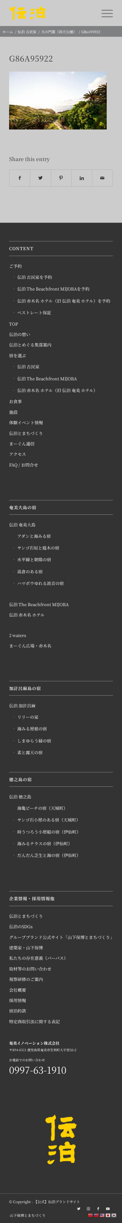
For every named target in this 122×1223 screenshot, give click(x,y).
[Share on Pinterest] (61, 178)
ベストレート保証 (34, 312)
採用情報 (17, 1000)
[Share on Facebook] (19, 178)
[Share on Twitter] (40, 178)
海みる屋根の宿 (32, 729)
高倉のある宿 (30, 571)
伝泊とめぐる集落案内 (30, 345)
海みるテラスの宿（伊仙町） (44, 843)
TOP (13, 324)
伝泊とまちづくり (26, 433)
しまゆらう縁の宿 (34, 741)
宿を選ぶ (17, 355)
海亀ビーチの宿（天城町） (42, 808)
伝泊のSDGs (21, 926)
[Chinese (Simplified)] (91, 1214)
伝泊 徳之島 (20, 797)
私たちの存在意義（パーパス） (38, 958)
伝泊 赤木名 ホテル (27, 615)
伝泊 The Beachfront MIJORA (47, 378)
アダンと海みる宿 (34, 536)
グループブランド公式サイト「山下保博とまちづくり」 (61, 937)
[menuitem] (26, 1215)
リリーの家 (27, 717)
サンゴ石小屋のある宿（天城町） (48, 820)
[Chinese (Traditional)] (97, 1214)
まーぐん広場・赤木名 (30, 646)
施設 (13, 412)
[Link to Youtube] (108, 1208)
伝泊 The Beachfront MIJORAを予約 (53, 289)
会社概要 (17, 990)
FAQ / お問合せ (23, 465)
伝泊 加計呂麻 (22, 705)
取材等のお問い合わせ (30, 969)
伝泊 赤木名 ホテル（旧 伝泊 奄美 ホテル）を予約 (63, 301)
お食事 (15, 401)
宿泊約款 (17, 1011)
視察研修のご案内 (26, 979)
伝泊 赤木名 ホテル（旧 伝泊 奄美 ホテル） (57, 390)
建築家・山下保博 (26, 947)
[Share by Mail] (102, 178)
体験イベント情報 (26, 422)
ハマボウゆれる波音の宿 (40, 583)
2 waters (17, 635)
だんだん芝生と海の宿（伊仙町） (49, 855)
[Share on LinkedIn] (82, 178)
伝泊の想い (19, 334)
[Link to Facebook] (98, 1208)
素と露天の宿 (30, 752)
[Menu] (104, 13)
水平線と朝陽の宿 (34, 559)
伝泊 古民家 (28, 366)
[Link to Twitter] (79, 1208)
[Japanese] (108, 1214)
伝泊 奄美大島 (22, 525)
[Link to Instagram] (88, 1208)
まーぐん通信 (21, 444)
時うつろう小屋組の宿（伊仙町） (49, 832)
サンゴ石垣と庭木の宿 (38, 548)
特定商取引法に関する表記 (34, 1021)
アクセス (17, 454)
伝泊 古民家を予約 (34, 277)
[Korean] (114, 1214)
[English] (102, 1214)
